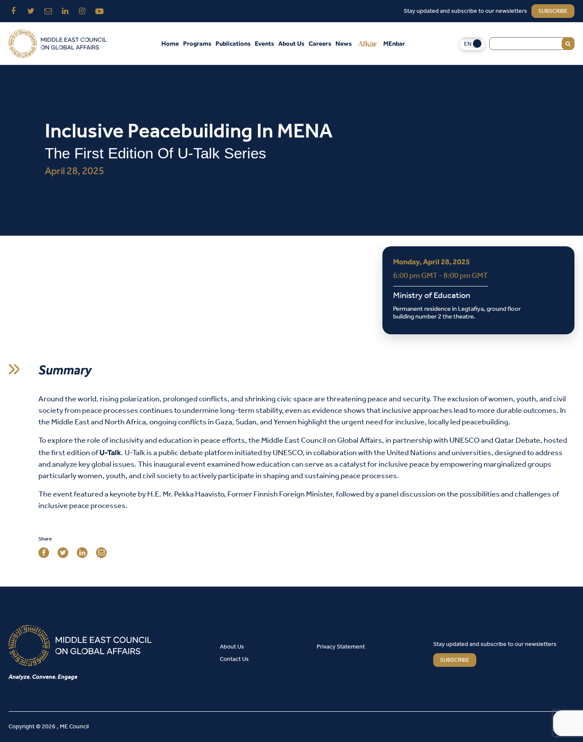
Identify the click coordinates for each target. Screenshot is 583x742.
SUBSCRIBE (454, 660)
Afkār (367, 43)
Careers (320, 43)
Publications (233, 43)
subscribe (553, 11)
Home (170, 43)
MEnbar (394, 43)
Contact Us (234, 659)
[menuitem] (472, 43)
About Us (291, 43)
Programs (197, 43)
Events (264, 43)
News (343, 43)
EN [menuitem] (468, 44)
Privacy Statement (341, 647)
